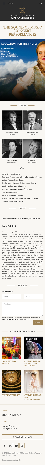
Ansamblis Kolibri (16, 201)
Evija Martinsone (13, 174)
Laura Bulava (31, 183)
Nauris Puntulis (22, 177)
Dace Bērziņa (24, 198)
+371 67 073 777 (11, 414)
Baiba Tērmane (12, 198)
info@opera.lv (9, 428)
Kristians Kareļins (16, 195)
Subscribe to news (22, 437)
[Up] (39, 460)
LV (40, 3)
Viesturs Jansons (35, 177)
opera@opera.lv (11, 426)
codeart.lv (17, 460)
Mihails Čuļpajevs (25, 189)
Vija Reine (34, 198)
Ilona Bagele (19, 180)
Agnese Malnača (12, 192)
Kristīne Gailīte (19, 183)
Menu (9, 3)
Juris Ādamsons (20, 186)
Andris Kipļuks (11, 189)
